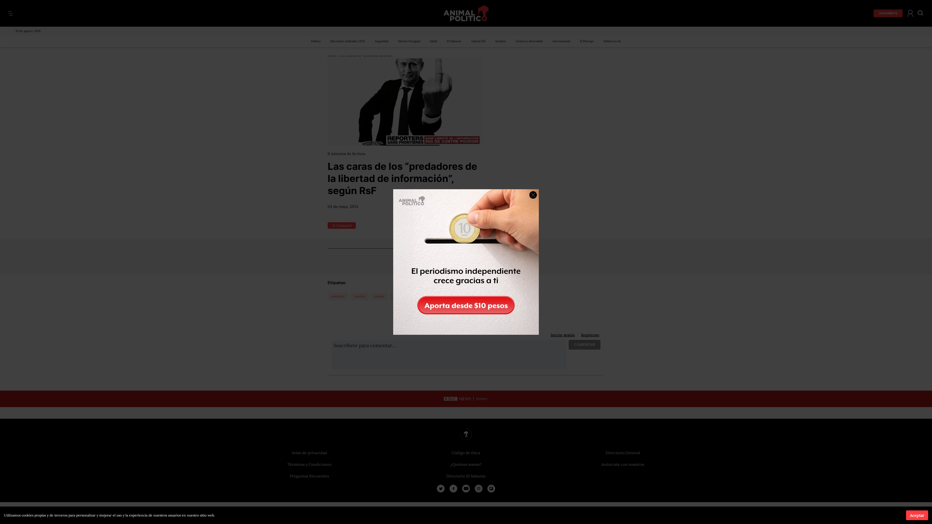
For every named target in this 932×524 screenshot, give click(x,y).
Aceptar (917, 515)
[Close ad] (533, 195)
